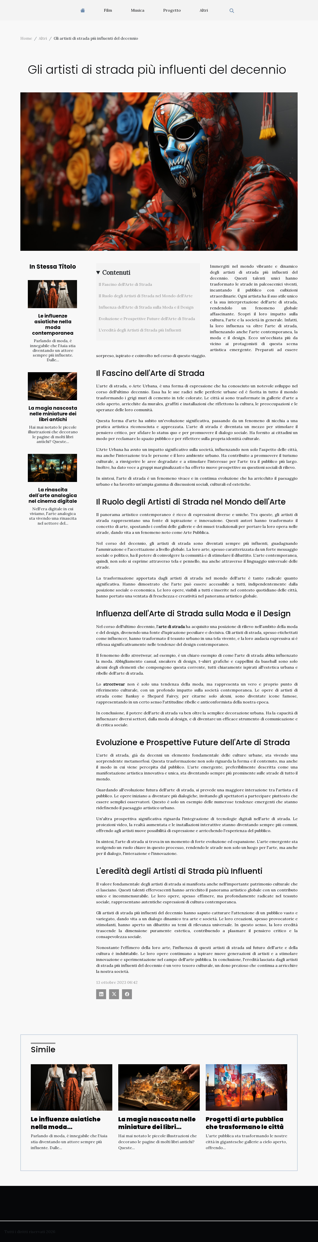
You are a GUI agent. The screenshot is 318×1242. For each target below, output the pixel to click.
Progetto (172, 10)
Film (108, 10)
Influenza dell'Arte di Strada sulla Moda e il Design (146, 307)
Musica (137, 10)
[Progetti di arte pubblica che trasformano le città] (246, 1087)
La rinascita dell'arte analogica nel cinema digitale (53, 495)
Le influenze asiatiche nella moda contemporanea (53, 324)
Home (26, 38)
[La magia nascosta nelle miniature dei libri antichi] (52, 386)
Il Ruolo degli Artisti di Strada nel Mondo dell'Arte (146, 295)
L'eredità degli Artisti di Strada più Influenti (140, 330)
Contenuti (116, 272)
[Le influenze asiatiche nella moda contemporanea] (52, 294)
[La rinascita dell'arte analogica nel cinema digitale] (52, 468)
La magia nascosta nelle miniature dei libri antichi (53, 414)
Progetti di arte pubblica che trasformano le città (245, 1123)
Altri (204, 10)
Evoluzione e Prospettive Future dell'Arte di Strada (147, 318)
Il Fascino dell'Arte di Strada (125, 284)
